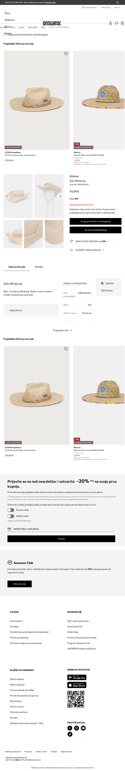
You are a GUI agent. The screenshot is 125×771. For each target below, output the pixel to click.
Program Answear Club (55, 645)
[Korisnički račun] (110, 23)
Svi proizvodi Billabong (96, 230)
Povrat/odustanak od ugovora (89, 638)
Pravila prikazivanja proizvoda (53, 638)
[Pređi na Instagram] (19, 744)
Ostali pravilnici (52, 626)
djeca (8, 26)
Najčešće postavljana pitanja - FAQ (89, 668)
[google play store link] (19, 694)
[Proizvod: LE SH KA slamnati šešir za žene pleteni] (37, 100)
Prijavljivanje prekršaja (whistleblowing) (21, 633)
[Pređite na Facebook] (12, 744)
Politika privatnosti (19, 640)
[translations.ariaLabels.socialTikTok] (12, 751)
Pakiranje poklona (87, 656)
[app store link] (19, 701)
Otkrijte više (20, 584)
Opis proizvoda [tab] (16, 266)
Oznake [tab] (39, 266)
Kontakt (83, 662)
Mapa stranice (66, 768)
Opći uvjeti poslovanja (55, 621)
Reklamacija (84, 645)
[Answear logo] (52, 23)
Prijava (61, 538)
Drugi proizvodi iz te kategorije (96, 221)
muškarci (10, 19)
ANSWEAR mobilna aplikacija (53, 652)
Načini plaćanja (86, 626)
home (8, 33)
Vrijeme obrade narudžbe (91, 632)
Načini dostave (86, 621)
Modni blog (49, 632)
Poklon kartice (86, 651)
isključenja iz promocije (78, 499)
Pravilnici (28, 768)
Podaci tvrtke (41, 768)
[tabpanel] (62, 302)
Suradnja (14, 626)
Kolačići (54, 768)
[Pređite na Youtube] (25, 744)
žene (7, 13)
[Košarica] (122, 23)
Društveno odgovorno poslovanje (20, 646)
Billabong (74, 176)
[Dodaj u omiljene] (66, 53)
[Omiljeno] (116, 23)
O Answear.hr (16, 621)
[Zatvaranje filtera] (117, 2)
